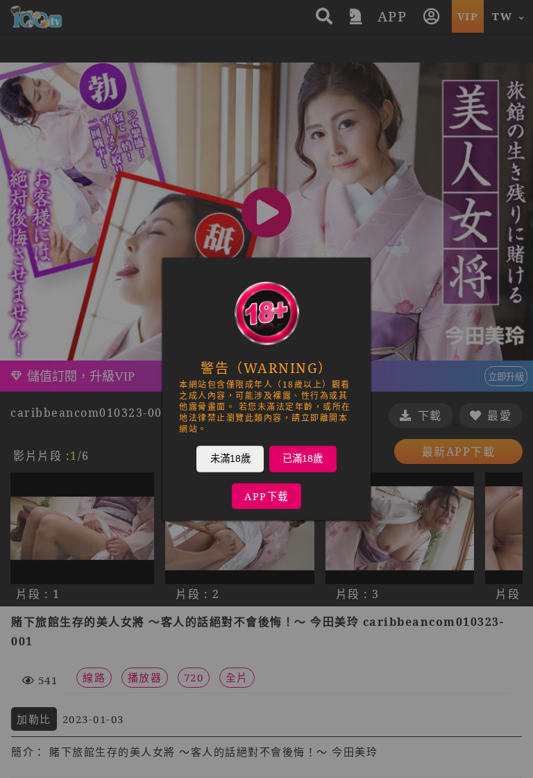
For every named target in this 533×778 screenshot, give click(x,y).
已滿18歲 (302, 458)
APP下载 (266, 496)
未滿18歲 (230, 458)
